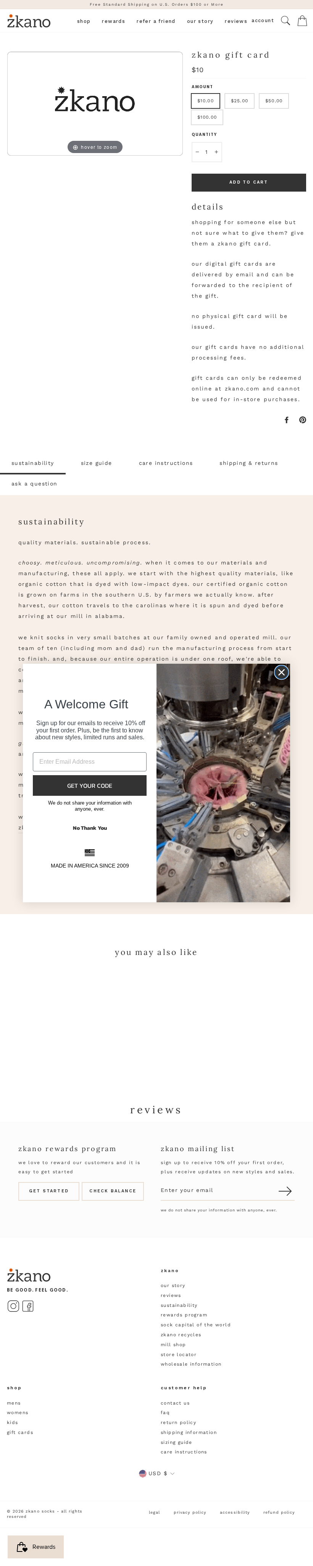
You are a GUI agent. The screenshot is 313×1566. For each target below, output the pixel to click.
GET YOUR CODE (89, 785)
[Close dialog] (281, 672)
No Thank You (90, 828)
